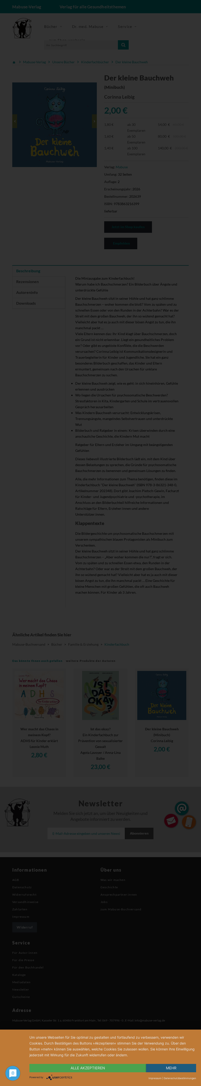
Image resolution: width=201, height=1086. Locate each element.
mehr (171, 1068)
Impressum (155, 1078)
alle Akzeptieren (88, 1068)
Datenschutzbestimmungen (180, 1078)
